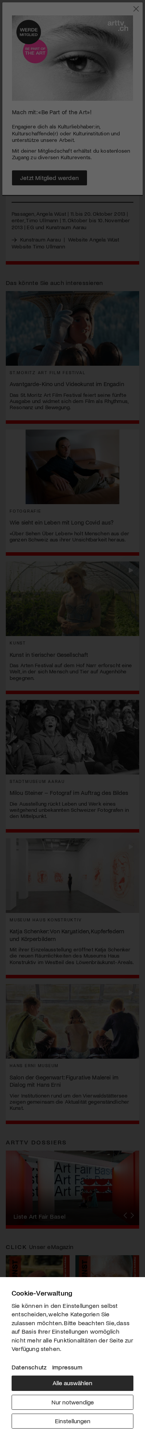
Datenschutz (29, 1367)
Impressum (67, 1367)
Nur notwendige (72, 1402)
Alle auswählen (72, 1382)
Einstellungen (72, 1420)
